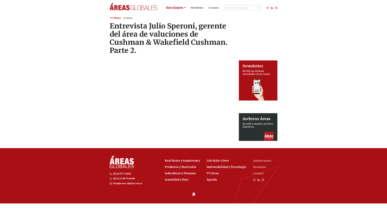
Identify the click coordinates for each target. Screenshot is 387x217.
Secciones (174, 7)
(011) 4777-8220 (122, 173)
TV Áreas (115, 18)
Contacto (213, 7)
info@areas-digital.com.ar (127, 183)
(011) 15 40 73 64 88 (124, 178)
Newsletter (197, 7)
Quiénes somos (262, 160)
